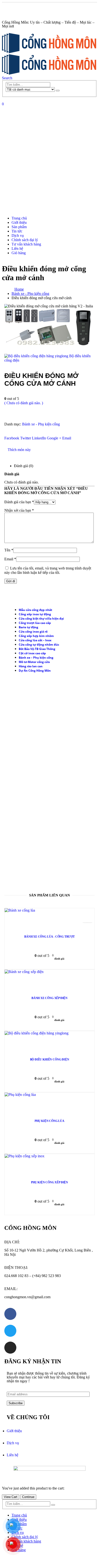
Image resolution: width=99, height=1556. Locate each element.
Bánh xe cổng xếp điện (49, 998)
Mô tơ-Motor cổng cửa (34, 662)
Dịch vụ (18, 235)
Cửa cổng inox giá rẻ (33, 631)
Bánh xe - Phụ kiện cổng (41, 424)
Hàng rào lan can (31, 666)
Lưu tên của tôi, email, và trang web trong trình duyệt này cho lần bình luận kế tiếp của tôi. (47, 570)
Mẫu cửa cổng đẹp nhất (35, 610)
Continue (28, 1497)
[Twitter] (10, 1331)
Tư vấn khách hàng (26, 244)
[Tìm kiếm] (58, 90)
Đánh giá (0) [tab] (23, 466)
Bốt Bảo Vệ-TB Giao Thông (37, 649)
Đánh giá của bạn (19, 502)
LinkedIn (39, 438)
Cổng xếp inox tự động (35, 614)
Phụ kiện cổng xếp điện (49, 1182)
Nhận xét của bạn (19, 510)
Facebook (11, 438)
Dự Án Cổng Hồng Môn (35, 671)
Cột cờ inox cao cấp (32, 653)
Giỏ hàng (19, 253)
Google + (54, 438)
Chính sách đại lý (25, 240)
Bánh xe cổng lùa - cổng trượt (49, 936)
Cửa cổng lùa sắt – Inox (35, 640)
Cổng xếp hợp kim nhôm (36, 636)
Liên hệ (17, 248)
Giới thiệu (19, 222)
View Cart (10, 1497)
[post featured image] (20, 910)
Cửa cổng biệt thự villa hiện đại (41, 618)
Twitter (25, 438)
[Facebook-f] (10, 1314)
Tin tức (17, 231)
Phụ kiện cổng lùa (49, 1121)
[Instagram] (10, 1348)
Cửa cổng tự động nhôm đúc (39, 644)
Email (66, 438)
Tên (8, 550)
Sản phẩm (19, 227)
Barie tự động (28, 627)
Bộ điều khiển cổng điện (49, 1059)
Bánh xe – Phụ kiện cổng (36, 658)
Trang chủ (19, 218)
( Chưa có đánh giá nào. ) (23, 403)
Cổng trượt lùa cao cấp (35, 623)
